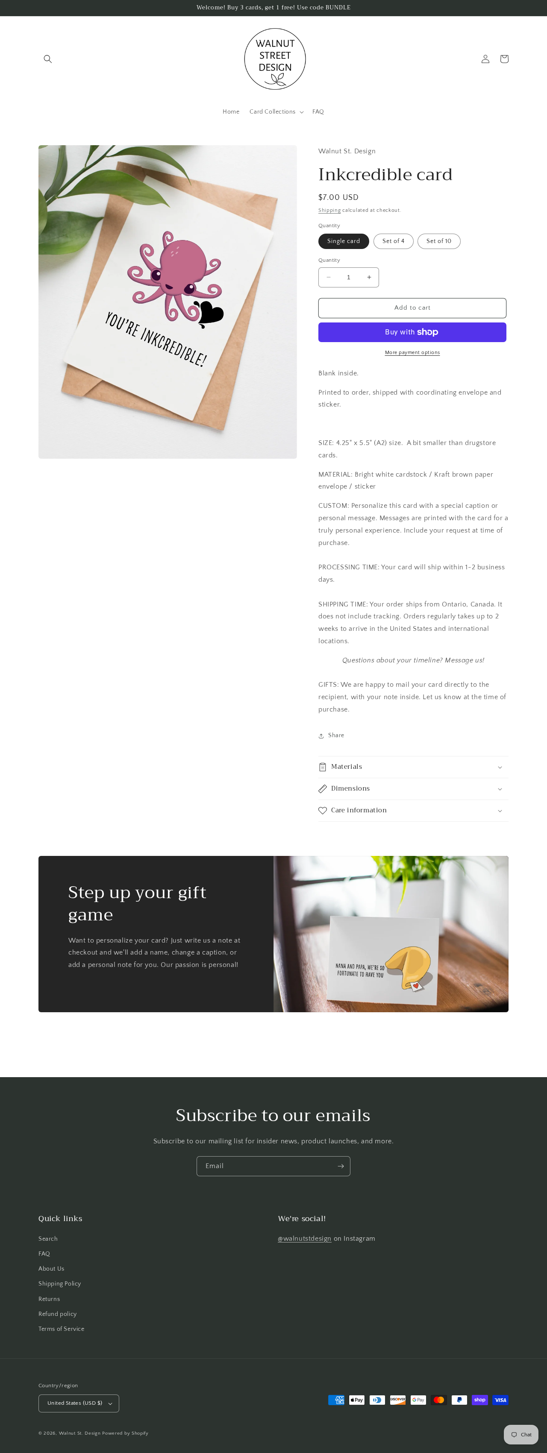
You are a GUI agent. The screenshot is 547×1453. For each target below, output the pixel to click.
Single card (343, 241)
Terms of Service (61, 1329)
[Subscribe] (340, 1166)
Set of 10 (439, 241)
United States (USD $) (74, 1403)
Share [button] (336, 735)
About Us (51, 1269)
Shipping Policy (59, 1283)
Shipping (329, 210)
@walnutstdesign (305, 1238)
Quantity (329, 260)
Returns (49, 1299)
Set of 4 (393, 241)
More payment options (412, 352)
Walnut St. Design (80, 1433)
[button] (47, 59)
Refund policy (57, 1314)
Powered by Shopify (125, 1433)
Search (48, 1239)
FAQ (44, 1254)
